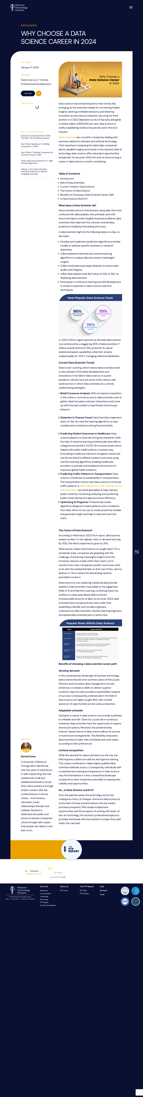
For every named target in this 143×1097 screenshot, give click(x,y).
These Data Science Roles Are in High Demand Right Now (37, 162)
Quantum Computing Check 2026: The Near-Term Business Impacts (35, 136)
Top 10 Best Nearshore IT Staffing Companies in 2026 (35, 145)
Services (44, 886)
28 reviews (58, 872)
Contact (103, 890)
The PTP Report (87, 886)
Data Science (28, 79)
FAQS (7, 899)
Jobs (102, 886)
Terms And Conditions (27, 899)
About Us (64, 886)
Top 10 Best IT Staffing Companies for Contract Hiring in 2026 (37, 153)
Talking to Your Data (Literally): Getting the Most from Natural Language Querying (34, 171)
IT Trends (42, 79)
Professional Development (36, 84)
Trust (102, 894)
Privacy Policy (15, 899)
